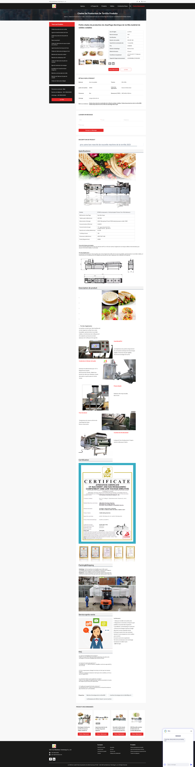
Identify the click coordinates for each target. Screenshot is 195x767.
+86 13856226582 (67, 92)
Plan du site (112, 751)
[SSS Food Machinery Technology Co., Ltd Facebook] (137, 1)
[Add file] (165, 764)
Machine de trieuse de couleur (59, 54)
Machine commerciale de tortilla (59, 73)
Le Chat (62, 99)
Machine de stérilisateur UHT (59, 57)
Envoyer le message (91, 130)
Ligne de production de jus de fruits (60, 48)
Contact (99, 753)
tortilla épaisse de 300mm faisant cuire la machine (99, 699)
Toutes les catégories (134, 753)
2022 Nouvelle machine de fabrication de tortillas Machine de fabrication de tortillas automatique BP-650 (136, 729)
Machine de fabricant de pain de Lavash (59, 77)
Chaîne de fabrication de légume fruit (61, 51)
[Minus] (191, 731)
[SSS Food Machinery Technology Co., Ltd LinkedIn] (139, 1)
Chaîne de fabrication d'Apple (59, 81)
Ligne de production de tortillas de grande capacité (101, 729)
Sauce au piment (56, 40)
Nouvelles (112, 747)
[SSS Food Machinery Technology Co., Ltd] (54, 6)
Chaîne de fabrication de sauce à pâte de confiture (61, 44)
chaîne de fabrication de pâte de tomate (59, 61)
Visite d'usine (100, 749)
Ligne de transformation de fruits (60, 32)
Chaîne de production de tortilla (77, 16)
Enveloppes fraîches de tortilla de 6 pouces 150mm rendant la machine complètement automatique (84, 729)
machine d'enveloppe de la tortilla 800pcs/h (120, 695)
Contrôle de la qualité (102, 751)
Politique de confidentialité (115, 753)
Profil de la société (101, 747)
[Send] (191, 764)
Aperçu (66, 16)
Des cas (111, 749)
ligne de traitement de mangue (59, 65)
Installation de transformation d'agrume (59, 69)
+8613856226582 (61, 95)
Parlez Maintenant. (113, 69)
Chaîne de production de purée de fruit (60, 36)
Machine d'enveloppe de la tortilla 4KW (96, 695)
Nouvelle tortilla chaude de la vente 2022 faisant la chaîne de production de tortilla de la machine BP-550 (119, 729)
